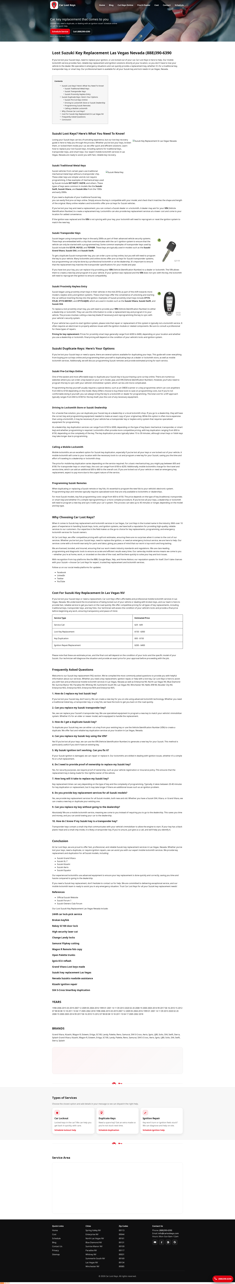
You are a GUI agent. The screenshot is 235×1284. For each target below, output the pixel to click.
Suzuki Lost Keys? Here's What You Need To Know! (83, 85)
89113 (121, 1230)
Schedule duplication (109, 1130)
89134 (121, 1262)
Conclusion (66, 119)
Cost (156, 5)
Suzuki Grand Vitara (66, 858)
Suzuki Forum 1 (64, 900)
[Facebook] (161, 1242)
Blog (111, 5)
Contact (167, 5)
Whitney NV (91, 1254)
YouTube (61, 581)
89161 (121, 1238)
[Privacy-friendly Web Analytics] (117, 1283)
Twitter (60, 578)
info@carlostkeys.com (168, 1233)
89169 (121, 1258)
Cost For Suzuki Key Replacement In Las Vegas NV (83, 114)
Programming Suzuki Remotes (77, 105)
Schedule (179, 5)
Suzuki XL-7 (62, 861)
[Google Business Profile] (174, 1242)
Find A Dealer (143, 5)
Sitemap (56, 1254)
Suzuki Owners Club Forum (69, 903)
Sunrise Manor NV (94, 1246)
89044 (121, 1234)
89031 (121, 1254)
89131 (121, 1242)
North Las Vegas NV (95, 1238)
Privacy (55, 1250)
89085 (121, 1266)
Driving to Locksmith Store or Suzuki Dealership (85, 102)
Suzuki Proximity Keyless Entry (78, 94)
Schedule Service (60, 31)
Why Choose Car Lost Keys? (73, 111)
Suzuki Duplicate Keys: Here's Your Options (80, 97)
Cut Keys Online (125, 5)
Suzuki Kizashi (63, 864)
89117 (121, 1250)
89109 (121, 1246)
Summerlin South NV (95, 1258)
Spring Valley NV (93, 1230)
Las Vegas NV (92, 1262)
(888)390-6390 (165, 1230)
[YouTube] (155, 1242)
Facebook (61, 572)
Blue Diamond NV (94, 1242)
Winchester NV (92, 1266)
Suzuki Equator (64, 870)
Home (102, 5)
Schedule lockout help (65, 1130)
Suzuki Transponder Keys (75, 91)
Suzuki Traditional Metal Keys (77, 88)
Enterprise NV (92, 1234)
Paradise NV (91, 1250)
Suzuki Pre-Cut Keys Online (76, 100)
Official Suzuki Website (67, 897)
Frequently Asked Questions (74, 117)
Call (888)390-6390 (81, 31)
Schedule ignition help (154, 1130)
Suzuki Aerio (63, 867)
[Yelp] (168, 1242)
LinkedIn (61, 575)
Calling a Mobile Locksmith (76, 108)
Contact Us (57, 1246)
